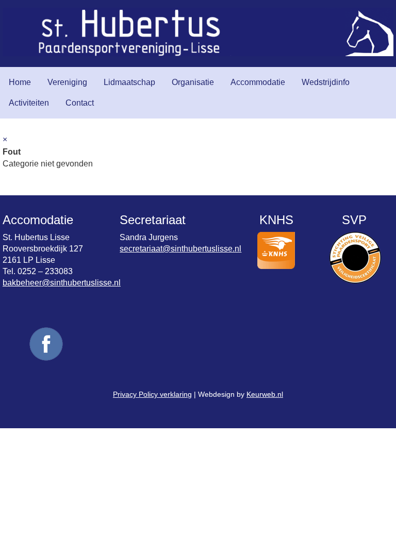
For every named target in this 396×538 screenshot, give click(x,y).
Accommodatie (257, 82)
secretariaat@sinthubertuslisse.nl (180, 248)
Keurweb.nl (264, 394)
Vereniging (67, 82)
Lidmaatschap (129, 82)
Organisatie (193, 82)
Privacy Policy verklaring (152, 394)
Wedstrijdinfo (326, 82)
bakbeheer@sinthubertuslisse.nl (62, 282)
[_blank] (46, 360)
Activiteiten (29, 102)
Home (20, 82)
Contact (79, 102)
